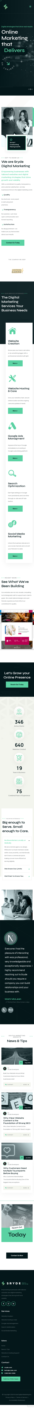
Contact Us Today (13, 243)
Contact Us (5, 1357)
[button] (28, 89)
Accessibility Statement (17, 1400)
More (25, 1084)
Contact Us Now (17, 1255)
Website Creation (7, 1316)
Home (3, 1346)
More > (15, 363)
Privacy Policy (10, 1397)
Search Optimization (8, 1327)
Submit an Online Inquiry (10, 1379)
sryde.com (8, 1367)
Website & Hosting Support (10, 1353)
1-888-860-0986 (9, 1373)
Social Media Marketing (9, 1331)
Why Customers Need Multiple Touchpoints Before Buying (15, 1171)
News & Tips (5, 1349)
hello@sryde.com (10, 1370)
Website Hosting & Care (9, 1320)
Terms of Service (21, 1397)
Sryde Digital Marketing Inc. (23, 1394)
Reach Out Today (17, 684)
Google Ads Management (9, 1323)
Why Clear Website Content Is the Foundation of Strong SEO (17, 1120)
